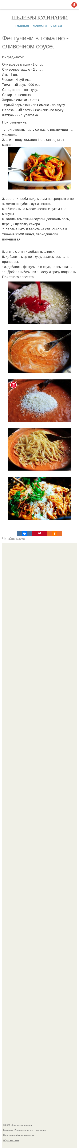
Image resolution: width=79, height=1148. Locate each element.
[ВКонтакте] (24, 533)
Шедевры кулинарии (39, 17)
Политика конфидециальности (18, 1135)
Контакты (8, 1130)
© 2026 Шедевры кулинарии (17, 1124)
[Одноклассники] (54, 533)
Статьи (56, 25)
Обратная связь (11, 1140)
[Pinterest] (39, 533)
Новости (40, 25)
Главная (22, 25)
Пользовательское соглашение (30, 1130)
